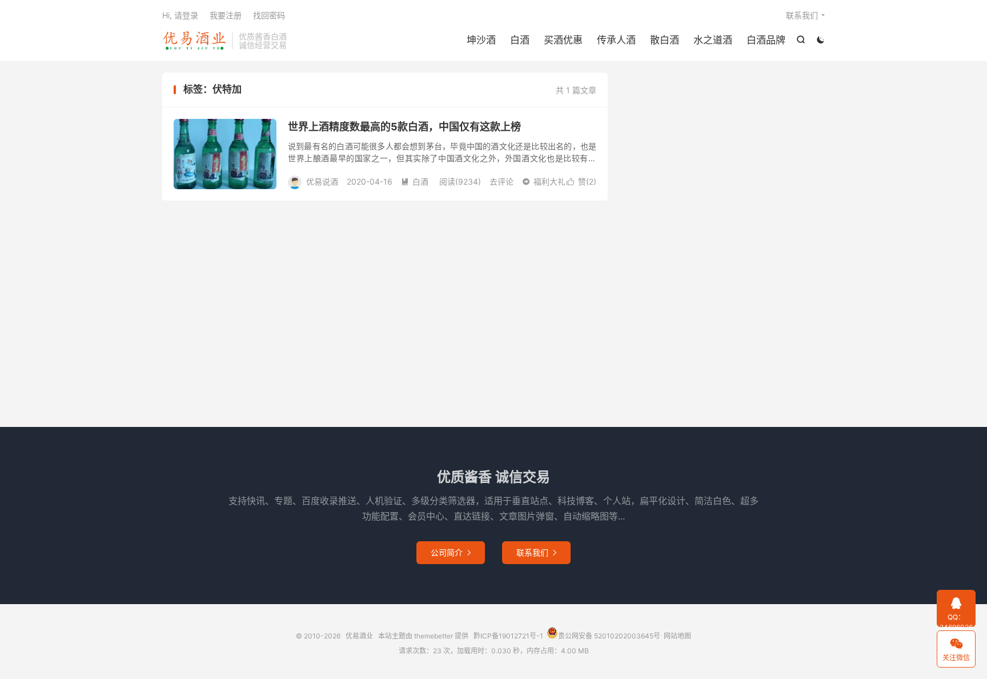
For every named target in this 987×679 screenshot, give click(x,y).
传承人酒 (616, 40)
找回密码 (269, 15)
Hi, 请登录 (180, 15)
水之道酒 (712, 40)
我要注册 (226, 15)
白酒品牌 (766, 40)
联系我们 (802, 15)
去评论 (501, 181)
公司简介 (451, 552)
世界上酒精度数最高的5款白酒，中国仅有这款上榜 (404, 127)
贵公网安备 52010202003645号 (609, 636)
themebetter (433, 636)
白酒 (519, 40)
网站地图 (677, 636)
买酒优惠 (563, 40)
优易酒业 (194, 40)
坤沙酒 (481, 40)
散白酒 (664, 40)
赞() (581, 181)
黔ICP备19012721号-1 (508, 636)
